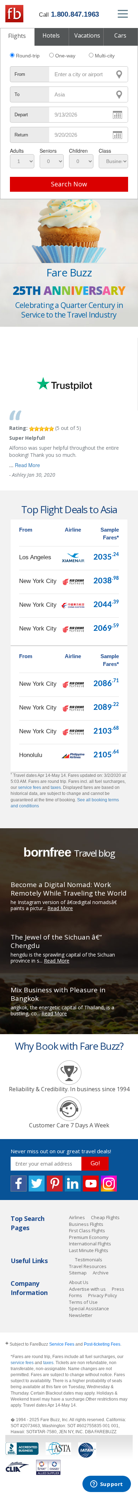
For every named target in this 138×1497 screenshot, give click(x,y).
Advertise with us (87, 1289)
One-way (65, 55)
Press (118, 1289)
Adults (17, 150)
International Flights (90, 1243)
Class (105, 150)
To (17, 94)
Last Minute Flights (88, 1250)
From (20, 74)
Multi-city (105, 55)
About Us (78, 1282)
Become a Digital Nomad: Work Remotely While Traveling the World (69, 889)
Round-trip (28, 55)
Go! (95, 1163)
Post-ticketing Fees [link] (102, 1344)
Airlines (77, 1217)
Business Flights (86, 1224)
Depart (21, 114)
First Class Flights (87, 1230)
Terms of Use (83, 1302)
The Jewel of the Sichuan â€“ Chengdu (56, 941)
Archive (101, 1272)
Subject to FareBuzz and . (63, 1344)
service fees (29, 787)
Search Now (69, 184)
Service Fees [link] (61, 1344)
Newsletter (80, 1315)
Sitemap (78, 1272)
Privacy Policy (102, 1295)
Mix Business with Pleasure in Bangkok (58, 994)
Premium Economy (89, 1237)
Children (78, 150)
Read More (27, 465)
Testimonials (88, 1259)
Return (21, 135)
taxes (56, 787)
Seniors (48, 150)
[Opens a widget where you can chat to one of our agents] (106, 1484)
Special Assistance (89, 1308)
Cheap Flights (105, 1217)
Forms (75, 1295)
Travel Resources (88, 1266)
